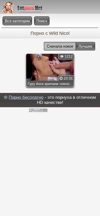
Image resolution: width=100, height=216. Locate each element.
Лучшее (85, 46)
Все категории (17, 21)
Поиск (41, 21)
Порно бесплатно (26, 97)
